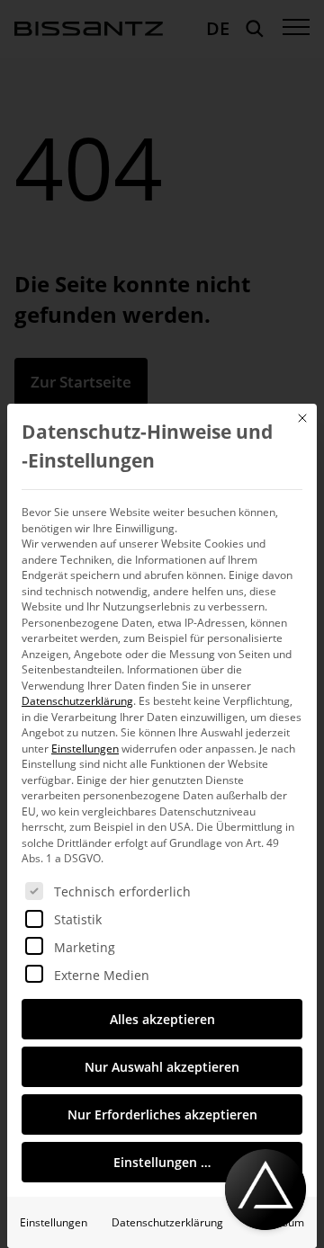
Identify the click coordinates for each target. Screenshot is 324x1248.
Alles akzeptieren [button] (162, 1019)
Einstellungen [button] (85, 748)
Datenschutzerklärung (77, 701)
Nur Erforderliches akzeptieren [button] (162, 1114)
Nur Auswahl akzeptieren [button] (162, 1066)
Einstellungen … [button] (162, 1162)
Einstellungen (53, 1222)
